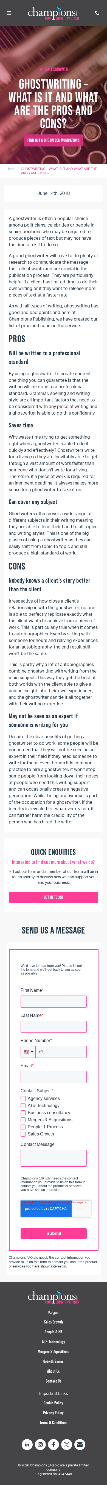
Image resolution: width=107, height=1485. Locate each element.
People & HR (53, 1331)
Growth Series (53, 1361)
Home (11, 169)
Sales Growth (53, 1322)
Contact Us (53, 1381)
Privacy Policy (53, 1412)
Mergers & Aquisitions (53, 1351)
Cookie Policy (53, 1402)
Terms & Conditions (53, 1422)
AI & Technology (53, 1341)
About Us (53, 1371)
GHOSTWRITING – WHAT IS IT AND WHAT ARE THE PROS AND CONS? (59, 171)
